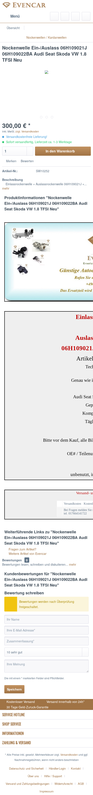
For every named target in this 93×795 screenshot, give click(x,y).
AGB (81, 784)
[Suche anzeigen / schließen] (54, 16)
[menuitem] (11, 16)
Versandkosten (69, 754)
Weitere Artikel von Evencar (27, 553)
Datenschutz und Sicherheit (26, 768)
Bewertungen (12, 560)
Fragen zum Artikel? (22, 549)
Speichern (14, 689)
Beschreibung (12, 179)
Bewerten (27, 161)
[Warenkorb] (86, 16)
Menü (15, 16)
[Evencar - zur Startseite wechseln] (24, 6)
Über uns (33, 776)
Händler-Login (57, 768)
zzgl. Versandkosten (27, 131)
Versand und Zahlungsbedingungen (27, 784)
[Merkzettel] (65, 16)
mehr (5, 188)
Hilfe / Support (53, 776)
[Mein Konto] (75, 16)
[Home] (58, 28)
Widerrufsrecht (64, 784)
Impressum (47, 791)
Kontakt (76, 768)
